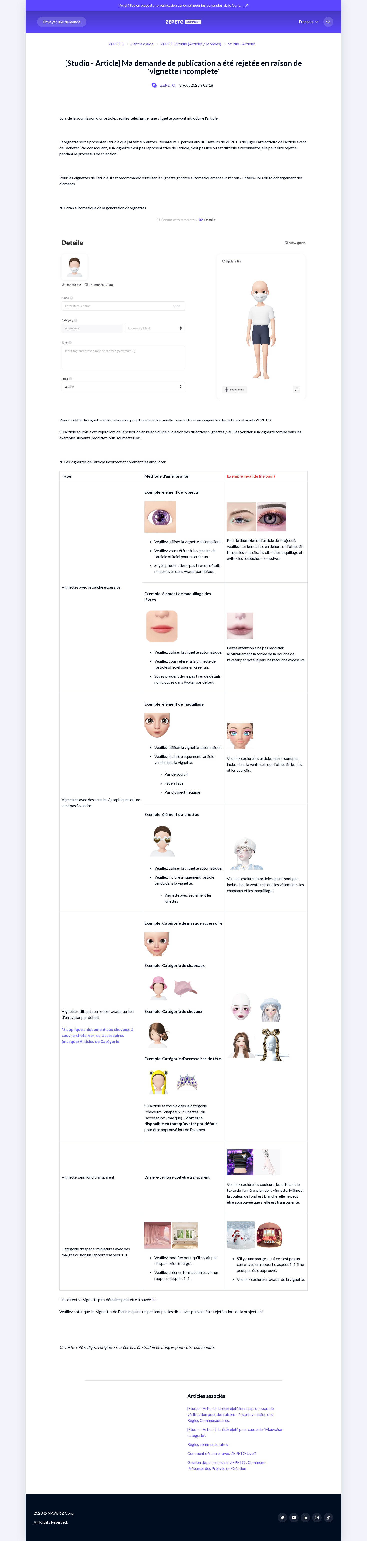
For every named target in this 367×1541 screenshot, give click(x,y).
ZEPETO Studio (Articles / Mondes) (190, 43)
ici (154, 1299)
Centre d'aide (142, 43)
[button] (309, 21)
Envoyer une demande (61, 21)
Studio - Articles (242, 43)
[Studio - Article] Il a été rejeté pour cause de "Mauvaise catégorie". (234, 1432)
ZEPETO (116, 43)
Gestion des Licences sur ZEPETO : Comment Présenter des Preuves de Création (226, 1465)
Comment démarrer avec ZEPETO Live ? (221, 1453)
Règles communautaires (207, 1444)
